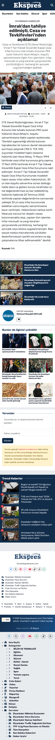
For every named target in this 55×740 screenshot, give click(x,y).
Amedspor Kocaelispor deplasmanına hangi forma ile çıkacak (40, 352)
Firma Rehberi (17, 691)
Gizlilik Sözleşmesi (23, 607)
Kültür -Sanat (20, 661)
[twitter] (16, 636)
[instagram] (23, 636)
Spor (44, 13)
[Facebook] (11, 569)
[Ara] (52, 5)
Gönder (7, 440)
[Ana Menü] (3, 5)
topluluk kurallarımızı (28, 449)
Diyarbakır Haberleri (27, 21)
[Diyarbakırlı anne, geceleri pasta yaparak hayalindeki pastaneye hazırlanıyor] (41, 390)
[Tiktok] (34, 569)
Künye (49, 607)
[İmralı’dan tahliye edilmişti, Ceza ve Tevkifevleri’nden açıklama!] (27, 88)
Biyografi (14, 697)
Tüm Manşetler (11, 591)
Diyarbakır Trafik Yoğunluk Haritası (20, 585)
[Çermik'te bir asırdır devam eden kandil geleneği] (14, 390)
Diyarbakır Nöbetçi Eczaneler (18, 577)
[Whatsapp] (44, 569)
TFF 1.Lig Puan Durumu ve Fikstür (31, 726)
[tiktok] (43, 636)
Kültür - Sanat (42, 604)
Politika (7, 607)
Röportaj (14, 694)
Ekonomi (18, 655)
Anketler (14, 700)
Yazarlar (13, 687)
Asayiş (29, 604)
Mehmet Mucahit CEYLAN (17, 114)
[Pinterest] (20, 569)
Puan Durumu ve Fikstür (16, 588)
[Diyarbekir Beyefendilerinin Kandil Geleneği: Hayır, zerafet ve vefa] (14, 365)
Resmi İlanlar (20, 665)
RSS (7, 620)
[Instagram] (25, 569)
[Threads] (39, 569)
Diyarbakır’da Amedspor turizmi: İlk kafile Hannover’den (39, 376)
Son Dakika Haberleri (14, 594)
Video (12, 684)
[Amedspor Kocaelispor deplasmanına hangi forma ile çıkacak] (41, 340)
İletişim (39, 607)
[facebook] (9, 636)
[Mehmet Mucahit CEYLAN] (8, 315)
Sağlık (16, 668)
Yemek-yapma (21, 674)
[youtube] (30, 636)
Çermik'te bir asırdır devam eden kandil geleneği (14, 400)
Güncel (35, 13)
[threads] (50, 636)
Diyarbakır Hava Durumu (16, 580)
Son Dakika (22, 13)
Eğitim (17, 652)
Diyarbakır (7, 13)
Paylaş (8, 107)
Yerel (16, 678)
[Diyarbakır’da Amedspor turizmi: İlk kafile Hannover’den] (41, 365)
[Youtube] (30, 569)
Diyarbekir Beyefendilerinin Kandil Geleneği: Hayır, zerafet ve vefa (14, 376)
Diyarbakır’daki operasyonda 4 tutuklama (13, 351)
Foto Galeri (15, 681)
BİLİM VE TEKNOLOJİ (24, 649)
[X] (16, 569)
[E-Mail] (19, 319)
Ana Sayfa (14, 642)
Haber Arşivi (10, 597)
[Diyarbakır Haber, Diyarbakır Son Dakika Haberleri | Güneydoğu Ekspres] (27, 5)
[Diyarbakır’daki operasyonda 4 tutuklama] (14, 340)
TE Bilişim (34, 628)
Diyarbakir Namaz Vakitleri (17, 583)
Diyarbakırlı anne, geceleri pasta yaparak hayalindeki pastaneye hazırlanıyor (40, 401)
